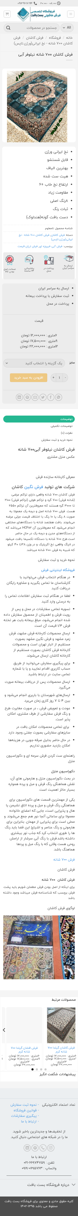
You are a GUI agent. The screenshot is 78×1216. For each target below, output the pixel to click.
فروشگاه (55, 38)
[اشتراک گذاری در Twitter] (43, 397)
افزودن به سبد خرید (28, 377)
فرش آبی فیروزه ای (50, 246)
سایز (72, 362)
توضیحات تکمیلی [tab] (62, 426)
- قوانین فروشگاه (26, 1110)
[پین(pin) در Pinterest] (27, 397)
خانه (69, 38)
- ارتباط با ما (30, 1121)
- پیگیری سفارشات (25, 1116)
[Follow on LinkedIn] (27, 1147)
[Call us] (43, 1147)
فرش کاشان (34, 38)
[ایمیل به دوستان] (35, 397)
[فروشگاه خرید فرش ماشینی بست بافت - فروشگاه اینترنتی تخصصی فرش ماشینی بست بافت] (39, 14)
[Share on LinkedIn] (19, 397)
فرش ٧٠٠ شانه (64, 860)
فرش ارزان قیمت (28, 246)
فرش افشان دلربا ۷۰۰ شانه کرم (20, 1050)
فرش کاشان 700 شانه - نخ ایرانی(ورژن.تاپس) (43, 40)
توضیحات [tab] (66, 419)
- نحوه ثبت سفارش (24, 1105)
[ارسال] (8, 27)
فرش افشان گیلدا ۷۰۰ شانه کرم (57, 1050)
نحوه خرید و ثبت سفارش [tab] (57, 439)
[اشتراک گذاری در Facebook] (50, 397)
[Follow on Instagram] (50, 1147)
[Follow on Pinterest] (35, 1147)
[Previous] (73, 1039)
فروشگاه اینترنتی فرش (58, 570)
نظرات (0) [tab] (67, 433)
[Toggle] (74, 1185)
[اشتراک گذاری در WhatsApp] (58, 397)
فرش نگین (33, 486)
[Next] (4, 1039)
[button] (70, 14)
